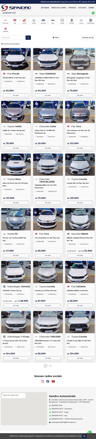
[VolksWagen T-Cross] (16, 322)
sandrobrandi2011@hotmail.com (63, 422)
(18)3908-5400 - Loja (59, 415)
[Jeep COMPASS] (48, 59)
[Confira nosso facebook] (48, 381)
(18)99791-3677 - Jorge (59, 412)
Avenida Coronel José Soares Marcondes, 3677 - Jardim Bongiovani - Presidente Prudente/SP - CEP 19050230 (71, 401)
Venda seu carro (58, 8)
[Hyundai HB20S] (80, 219)
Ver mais (16, 95)
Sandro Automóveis (20, 7)
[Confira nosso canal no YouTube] (53, 381)
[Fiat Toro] (80, 112)
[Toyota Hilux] (16, 165)
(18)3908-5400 (56, 405)
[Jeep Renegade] (80, 59)
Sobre (91, 8)
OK (84, 436)
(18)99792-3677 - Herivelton (61, 409)
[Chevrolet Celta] (48, 112)
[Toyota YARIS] (16, 112)
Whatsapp (93, 13)
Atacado (82, 8)
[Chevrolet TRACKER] (48, 322)
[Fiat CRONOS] (80, 272)
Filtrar (56, 37)
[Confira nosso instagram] (42, 381)
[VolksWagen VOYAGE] (16, 272)
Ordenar (87, 37)
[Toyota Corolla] (80, 165)
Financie (72, 8)
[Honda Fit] (16, 219)
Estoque (45, 8)
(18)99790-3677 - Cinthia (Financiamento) (67, 419)
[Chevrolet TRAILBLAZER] (48, 165)
